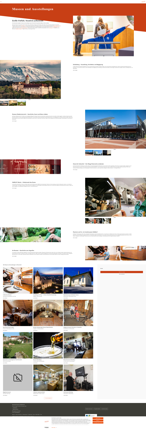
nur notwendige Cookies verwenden (98, 422)
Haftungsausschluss (27, 416)
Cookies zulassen (98, 418)
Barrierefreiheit (21, 416)
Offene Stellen (37, 414)
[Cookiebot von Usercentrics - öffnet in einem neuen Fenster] (46, 427)
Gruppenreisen (30, 414)
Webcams (13, 414)
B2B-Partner (20, 414)
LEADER (13, 416)
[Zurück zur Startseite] (143, 1)
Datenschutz (17, 416)
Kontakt (17, 414)
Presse (34, 414)
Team (41, 414)
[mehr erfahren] (18, 283)
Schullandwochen (25, 414)
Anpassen (97, 420)
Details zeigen (53, 427)
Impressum (32, 416)
